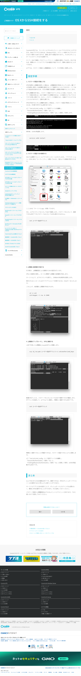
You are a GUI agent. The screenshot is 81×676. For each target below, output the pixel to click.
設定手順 (33, 37)
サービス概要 (73, 622)
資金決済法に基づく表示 (24, 622)
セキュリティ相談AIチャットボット (50, 639)
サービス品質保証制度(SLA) (35, 622)
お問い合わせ (73, 11)
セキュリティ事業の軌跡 (61, 640)
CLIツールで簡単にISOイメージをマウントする (42, 533)
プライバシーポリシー (53, 622)
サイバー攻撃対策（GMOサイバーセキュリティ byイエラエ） (20, 640)
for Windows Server (40, 4)
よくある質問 (54, 11)
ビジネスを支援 (24, 672)
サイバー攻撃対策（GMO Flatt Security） (40, 640)
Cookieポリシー (62, 622)
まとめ (32, 40)
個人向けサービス (66, 672)
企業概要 (68, 622)
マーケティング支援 (38, 672)
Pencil (61, 4)
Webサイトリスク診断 (39, 639)
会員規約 (2, 621)
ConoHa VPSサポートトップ (20, 15)
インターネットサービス (5, 672)
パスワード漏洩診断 (29, 639)
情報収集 (50, 672)
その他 (72, 672)
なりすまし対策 (52, 640)
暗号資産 (60, 672)
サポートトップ (7, 15)
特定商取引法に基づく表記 (13, 622)
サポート (74, 4)
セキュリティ (31, 672)
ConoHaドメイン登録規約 (10, 621)
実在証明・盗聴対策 (4, 640)
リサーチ (45, 672)
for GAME (49, 4)
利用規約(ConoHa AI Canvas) (62, 621)
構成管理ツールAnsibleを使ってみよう (40, 528)
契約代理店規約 (4, 622)
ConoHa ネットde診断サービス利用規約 (48, 621)
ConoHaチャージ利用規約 (22, 621)
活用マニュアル (41, 15)
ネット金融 (55, 672)
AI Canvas (55, 4)
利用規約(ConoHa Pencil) (74, 621)
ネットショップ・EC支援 (15, 672)
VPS (33, 4)
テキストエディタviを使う (37, 531)
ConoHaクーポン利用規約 (33, 621)
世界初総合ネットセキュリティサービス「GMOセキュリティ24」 (12, 639)
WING (29, 4)
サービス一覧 (67, 4)
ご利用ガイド (46, 11)
